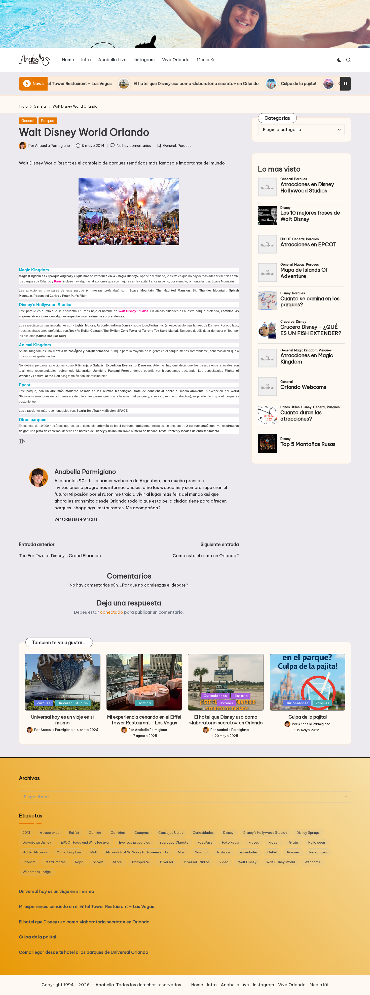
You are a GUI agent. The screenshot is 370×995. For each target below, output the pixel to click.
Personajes (318, 852)
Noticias (224, 852)
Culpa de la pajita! (234, 83)
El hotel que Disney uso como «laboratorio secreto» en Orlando (132, 83)
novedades (249, 852)
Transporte (140, 862)
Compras (141, 833)
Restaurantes (55, 862)
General (27, 120)
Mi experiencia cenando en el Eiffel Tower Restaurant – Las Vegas (144, 720)
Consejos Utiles (170, 833)
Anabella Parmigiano (85, 471)
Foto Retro (230, 842)
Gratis (294, 842)
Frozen (274, 842)
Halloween (316, 842)
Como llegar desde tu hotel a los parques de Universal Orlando (83, 952)
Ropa (79, 862)
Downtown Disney (37, 842)
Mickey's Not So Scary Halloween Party (137, 852)
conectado (111, 612)
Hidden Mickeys (35, 852)
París (58, 281)
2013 (26, 833)
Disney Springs (308, 833)
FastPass (205, 842)
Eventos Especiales (134, 842)
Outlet (272, 852)
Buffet (74, 833)
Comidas (118, 833)
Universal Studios (73, 703)
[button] (75, 519)
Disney (228, 833)
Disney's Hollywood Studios (265, 833)
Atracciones (49, 833)
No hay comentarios (134, 145)
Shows (98, 862)
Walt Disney (247, 862)
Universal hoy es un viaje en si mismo (62, 720)
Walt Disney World (280, 862)
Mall (93, 852)
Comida (144, 703)
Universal (166, 862)
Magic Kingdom (69, 852)
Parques (48, 120)
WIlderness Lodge (37, 872)
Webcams (312, 862)
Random (29, 862)
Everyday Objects (174, 842)
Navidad (201, 852)
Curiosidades (215, 696)
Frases (254, 842)
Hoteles (226, 703)
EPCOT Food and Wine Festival (85, 842)
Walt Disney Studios (133, 311)
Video (224, 862)
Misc (181, 852)
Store (117, 862)
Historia (241, 696)
